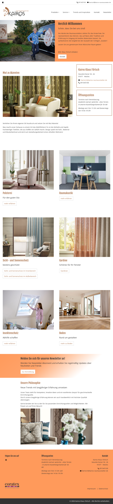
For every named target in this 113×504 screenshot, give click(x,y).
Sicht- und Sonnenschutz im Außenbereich (20, 276)
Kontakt (97, 12)
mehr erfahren (9, 203)
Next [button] (70, 97)
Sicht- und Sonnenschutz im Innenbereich (20, 271)
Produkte (54, 12)
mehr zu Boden (66, 343)
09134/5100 (104, 468)
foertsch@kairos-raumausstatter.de (100, 2)
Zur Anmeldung (28, 372)
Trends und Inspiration (81, 12)
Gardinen (64, 271)
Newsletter (107, 12)
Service (66, 12)
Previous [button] (5, 97)
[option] (27, 40)
